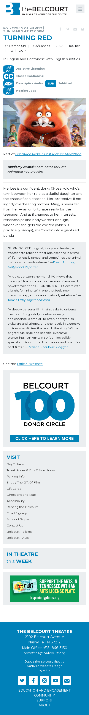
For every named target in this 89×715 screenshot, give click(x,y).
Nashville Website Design (44, 665)
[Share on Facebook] (60, 29)
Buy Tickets (15, 464)
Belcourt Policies (19, 531)
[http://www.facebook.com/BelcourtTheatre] (33, 680)
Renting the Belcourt (22, 507)
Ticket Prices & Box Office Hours (31, 470)
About (44, 705)
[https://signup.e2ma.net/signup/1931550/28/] (67, 680)
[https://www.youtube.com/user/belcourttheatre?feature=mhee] (55, 680)
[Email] (75, 29)
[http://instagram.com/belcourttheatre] (44, 680)
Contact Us (15, 525)
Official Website (30, 364)
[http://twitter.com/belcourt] (22, 680)
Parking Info (16, 476)
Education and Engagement (44, 690)
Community (44, 695)
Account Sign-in (18, 519)
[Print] (82, 29)
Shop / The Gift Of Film (23, 482)
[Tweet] (68, 29)
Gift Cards (14, 488)
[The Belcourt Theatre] (35, 9)
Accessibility (15, 501)
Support (45, 700)
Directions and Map (21, 494)
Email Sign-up (17, 513)
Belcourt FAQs (18, 537)
